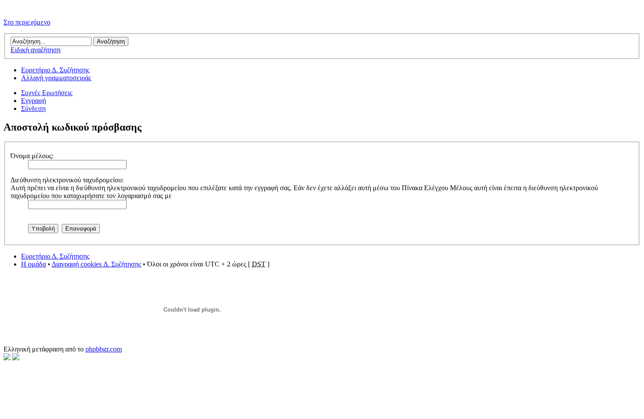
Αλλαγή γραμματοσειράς (56, 78)
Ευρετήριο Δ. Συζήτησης (55, 70)
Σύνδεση (33, 108)
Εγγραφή (33, 100)
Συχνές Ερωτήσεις (46, 92)
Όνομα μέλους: (32, 156)
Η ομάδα (33, 264)
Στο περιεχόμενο (27, 22)
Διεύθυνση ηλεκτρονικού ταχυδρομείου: (67, 180)
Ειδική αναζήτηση (35, 49)
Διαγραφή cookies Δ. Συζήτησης (96, 264)
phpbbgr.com (103, 349)
